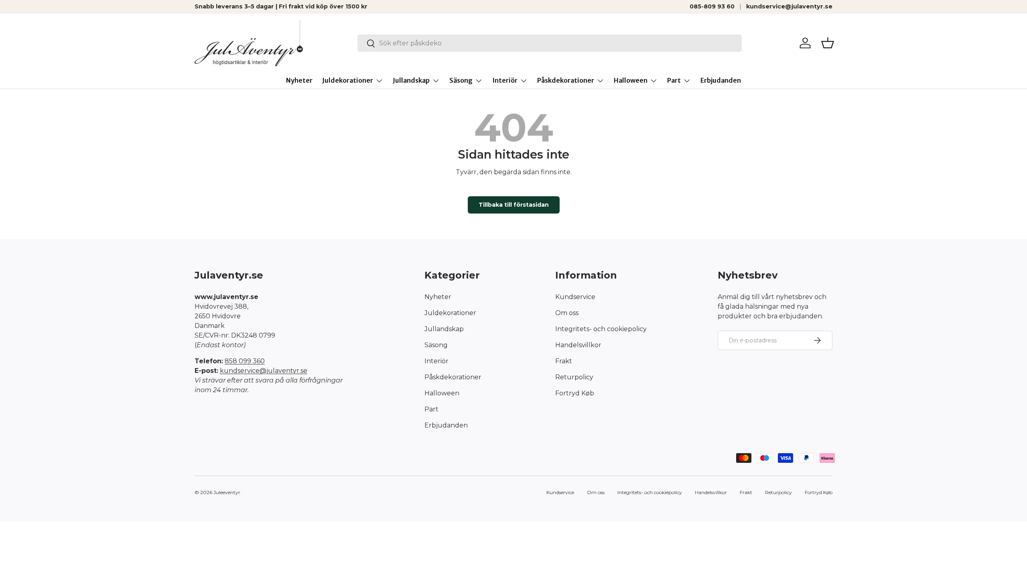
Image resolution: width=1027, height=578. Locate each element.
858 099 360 (245, 361)
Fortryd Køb (574, 393)
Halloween (630, 80)
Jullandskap (411, 80)
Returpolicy (574, 377)
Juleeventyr (226, 492)
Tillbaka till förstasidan (514, 204)
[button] (827, 43)
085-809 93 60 (712, 6)
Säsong (461, 80)
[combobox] (549, 43)
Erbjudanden (720, 80)
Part (674, 80)
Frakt (563, 361)
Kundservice (575, 297)
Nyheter (299, 80)
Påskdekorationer (565, 80)
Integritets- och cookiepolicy (601, 329)
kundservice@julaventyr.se (789, 6)
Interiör (505, 80)
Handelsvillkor (578, 345)
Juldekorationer (347, 80)
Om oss (566, 313)
